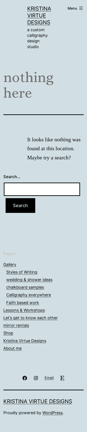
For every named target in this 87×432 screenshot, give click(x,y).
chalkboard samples (25, 287)
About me (12, 348)
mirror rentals (16, 325)
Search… (11, 176)
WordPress (52, 412)
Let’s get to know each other (30, 317)
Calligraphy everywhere (28, 294)
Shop (8, 333)
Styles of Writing (21, 272)
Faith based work (22, 302)
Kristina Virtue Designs (39, 15)
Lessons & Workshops (24, 310)
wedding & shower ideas (29, 279)
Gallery (9, 264)
